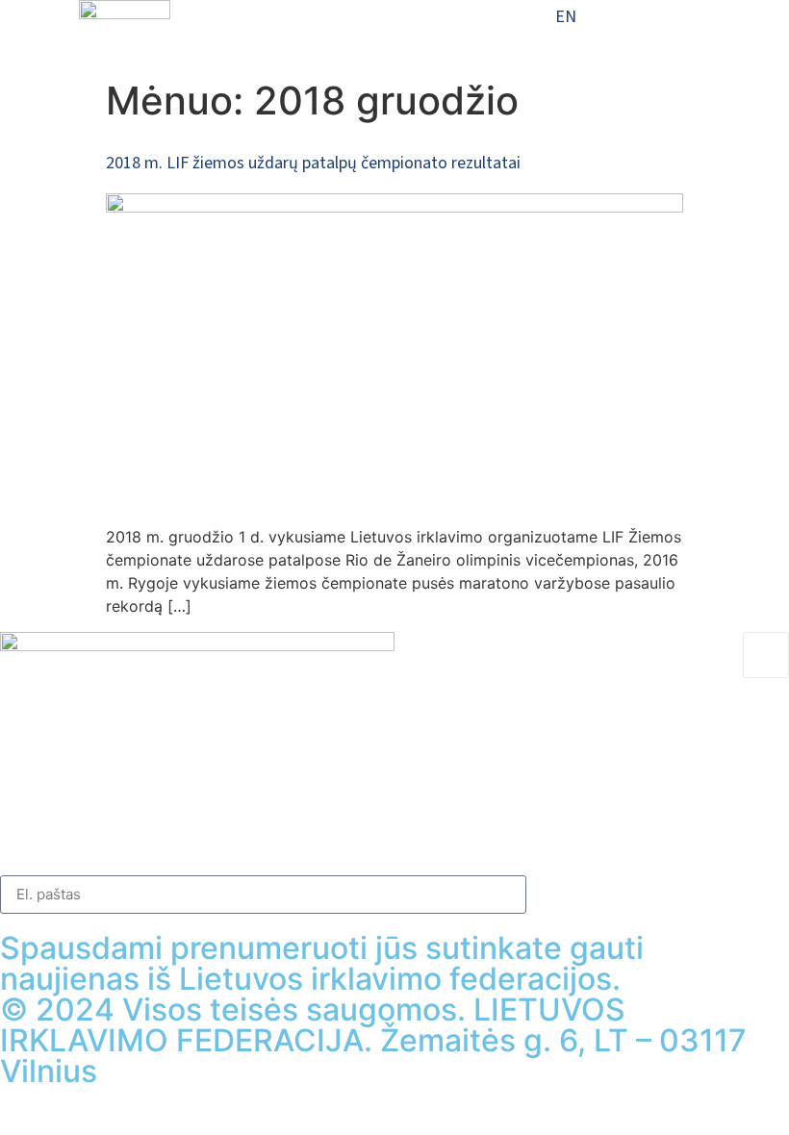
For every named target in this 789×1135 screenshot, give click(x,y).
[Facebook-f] (8, 841)
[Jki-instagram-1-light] (206, 841)
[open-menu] (338, 22)
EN (565, 17)
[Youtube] (403, 841)
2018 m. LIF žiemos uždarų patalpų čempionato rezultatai (313, 163)
